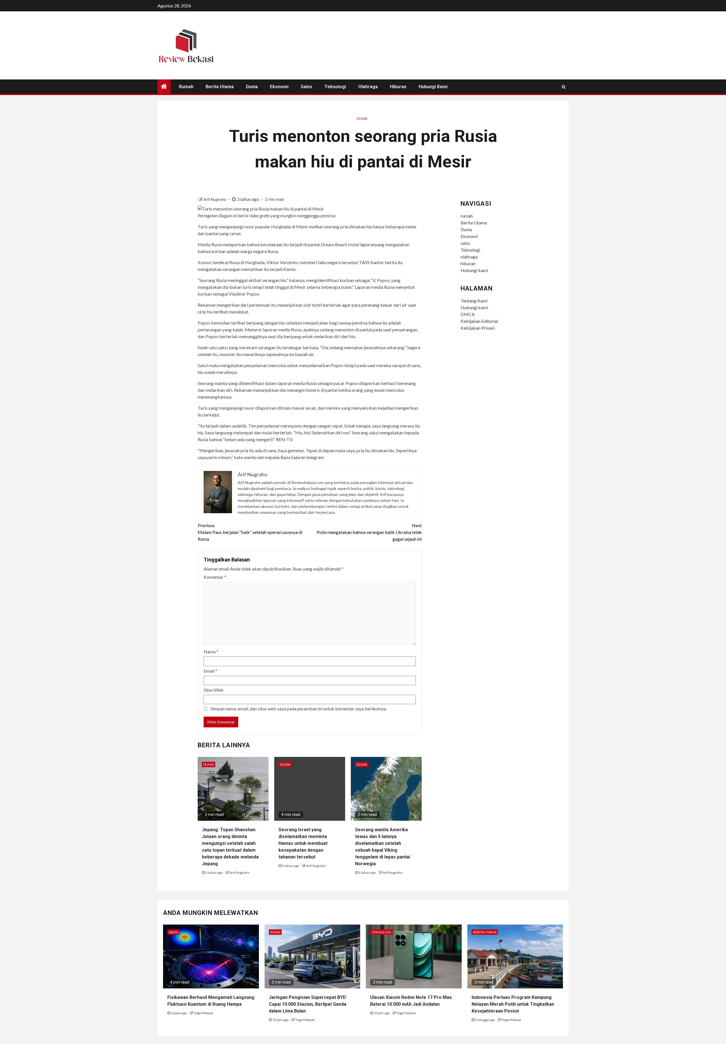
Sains (173, 932)
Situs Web (213, 690)
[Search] (563, 86)
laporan (367, 244)
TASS (364, 262)
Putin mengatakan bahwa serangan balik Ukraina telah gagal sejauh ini (369, 532)
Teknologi (335, 86)
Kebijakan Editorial (479, 321)
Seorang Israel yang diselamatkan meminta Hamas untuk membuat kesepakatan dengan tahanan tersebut (303, 843)
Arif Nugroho (215, 199)
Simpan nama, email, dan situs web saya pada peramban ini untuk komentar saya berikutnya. (298, 708)
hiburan (398, 86)
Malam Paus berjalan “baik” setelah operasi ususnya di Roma (250, 532)
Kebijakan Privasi (478, 328)
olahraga (368, 86)
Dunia (252, 86)
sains (306, 86)
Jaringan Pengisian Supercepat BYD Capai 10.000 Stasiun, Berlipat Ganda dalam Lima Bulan (307, 1004)
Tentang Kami (474, 300)
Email (210, 670)
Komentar (215, 577)
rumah (186, 86)
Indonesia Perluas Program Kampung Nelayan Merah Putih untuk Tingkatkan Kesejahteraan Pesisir (513, 1004)
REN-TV (284, 439)
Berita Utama (220, 86)
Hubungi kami (433, 86)
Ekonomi (279, 86)
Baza (285, 457)
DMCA (468, 314)
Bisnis (275, 932)
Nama (211, 651)
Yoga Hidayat (203, 1013)
